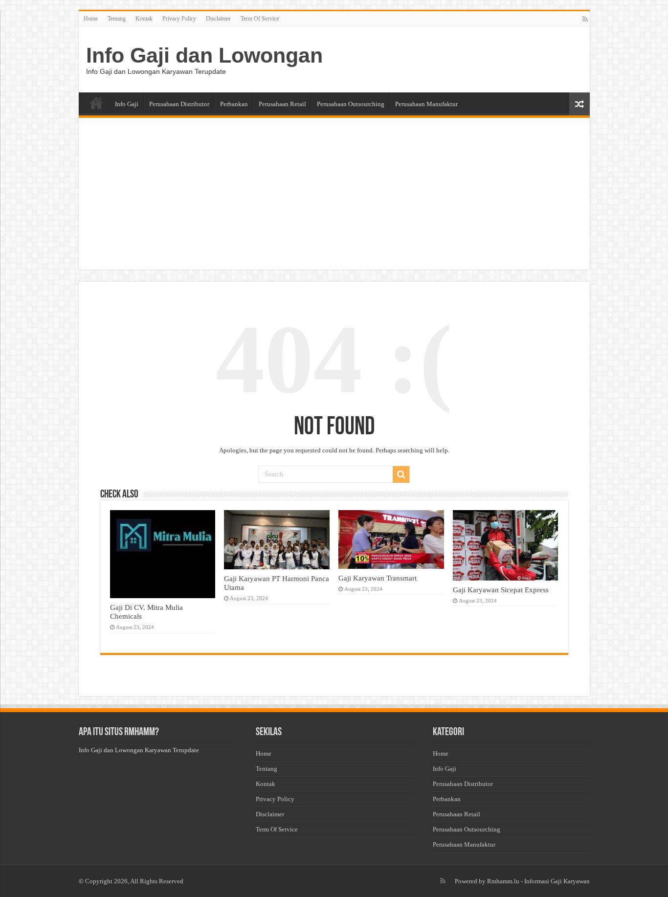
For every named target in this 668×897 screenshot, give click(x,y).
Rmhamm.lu (503, 881)
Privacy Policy (179, 18)
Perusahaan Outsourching (350, 104)
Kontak (144, 18)
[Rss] (585, 19)
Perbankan (234, 104)
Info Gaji (126, 104)
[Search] (401, 474)
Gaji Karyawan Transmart (377, 578)
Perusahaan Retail (282, 104)
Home (91, 18)
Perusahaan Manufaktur (426, 104)
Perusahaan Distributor (179, 104)
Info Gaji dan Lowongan (204, 55)
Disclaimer (218, 18)
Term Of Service (260, 18)
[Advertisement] (334, 196)
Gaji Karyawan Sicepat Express (501, 589)
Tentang (117, 18)
